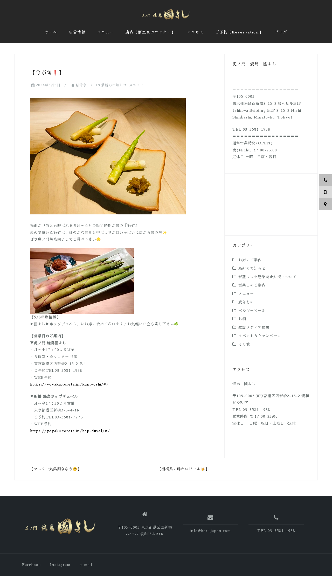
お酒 (242, 319)
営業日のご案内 (252, 285)
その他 (244, 344)
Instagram (60, 564)
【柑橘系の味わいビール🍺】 (183, 469)
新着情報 (77, 32)
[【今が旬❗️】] (108, 156)
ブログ (281, 32)
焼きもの (246, 302)
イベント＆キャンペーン (259, 336)
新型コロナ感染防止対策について (267, 277)
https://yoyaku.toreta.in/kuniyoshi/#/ (69, 384)
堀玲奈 (81, 85)
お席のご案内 (250, 260)
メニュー (105, 32)
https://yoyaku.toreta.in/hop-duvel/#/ (70, 431)
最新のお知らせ (114, 85)
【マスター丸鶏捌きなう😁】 (55, 469)
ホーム (51, 32)
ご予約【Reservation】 (239, 32)
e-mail (86, 564)
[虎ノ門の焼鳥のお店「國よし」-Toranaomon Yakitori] (60, 526)
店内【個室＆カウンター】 (150, 32)
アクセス (195, 32)
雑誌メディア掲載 (253, 327)
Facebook (31, 564)
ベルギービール (252, 310)
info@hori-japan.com (210, 531)
